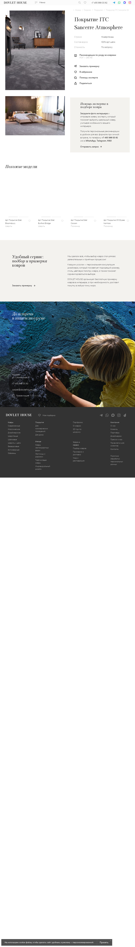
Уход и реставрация (78, 459)
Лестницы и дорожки (40, 455)
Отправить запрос (89, 146)
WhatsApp (91, 140)
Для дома (39, 434)
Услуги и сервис (76, 443)
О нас (113, 425)
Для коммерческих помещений (41, 428)
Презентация (22, 395)
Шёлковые (12, 439)
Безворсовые (13, 446)
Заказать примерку (89, 66)
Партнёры (114, 432)
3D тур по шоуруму (77, 430)
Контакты (114, 449)
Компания (114, 422)
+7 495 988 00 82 (99, 2)
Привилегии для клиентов (117, 444)
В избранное (85, 71)
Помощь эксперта (88, 77)
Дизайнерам (116, 436)
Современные (14, 425)
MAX (109, 140)
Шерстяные (13, 436)
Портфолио (78, 422)
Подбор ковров (79, 448)
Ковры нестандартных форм (42, 448)
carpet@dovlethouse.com (24, 389)
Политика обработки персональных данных (116, 460)
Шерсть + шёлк (14, 443)
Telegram (101, 140)
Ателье (38, 441)
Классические (14, 429)
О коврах (77, 425)
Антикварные (13, 449)
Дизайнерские (14, 432)
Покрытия (39, 422)
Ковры (10, 422)
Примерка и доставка (78, 453)
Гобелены (12, 453)
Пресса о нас (116, 439)
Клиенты (114, 429)
